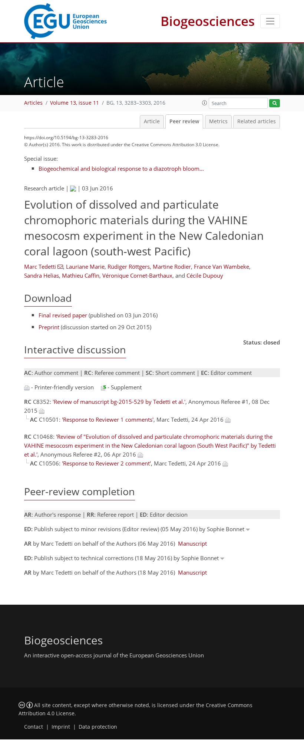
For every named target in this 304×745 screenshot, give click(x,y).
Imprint (61, 726)
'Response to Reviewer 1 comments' (107, 419)
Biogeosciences (208, 21)
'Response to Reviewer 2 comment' (106, 463)
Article (152, 121)
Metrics (218, 121)
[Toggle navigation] (270, 21)
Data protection (98, 726)
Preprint (49, 327)
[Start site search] (274, 103)
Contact (33, 726)
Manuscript (192, 543)
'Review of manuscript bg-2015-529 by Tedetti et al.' (119, 401)
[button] (204, 102)
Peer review (184, 121)
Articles (33, 102)
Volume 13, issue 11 (74, 102)
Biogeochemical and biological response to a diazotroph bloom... (121, 168)
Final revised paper (63, 315)
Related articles (256, 121)
